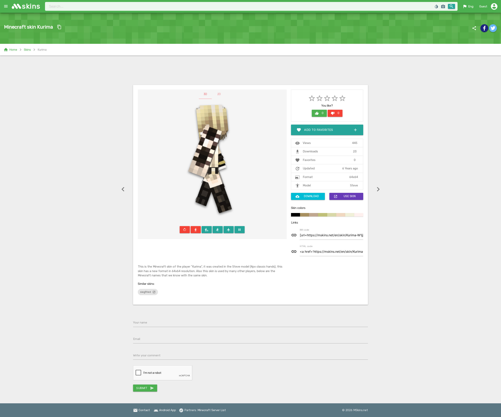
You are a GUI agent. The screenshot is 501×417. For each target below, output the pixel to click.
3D (205, 94)
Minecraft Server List (211, 410)
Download (307, 196)
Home (10, 49)
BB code (304, 229)
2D (219, 94)
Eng (467, 6)
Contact (141, 410)
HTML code (306, 246)
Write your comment (146, 355)
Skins (27, 49)
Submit (145, 388)
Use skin (345, 196)
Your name (140, 322)
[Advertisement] (250, 70)
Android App (165, 410)
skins (31, 6)
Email (136, 339)
